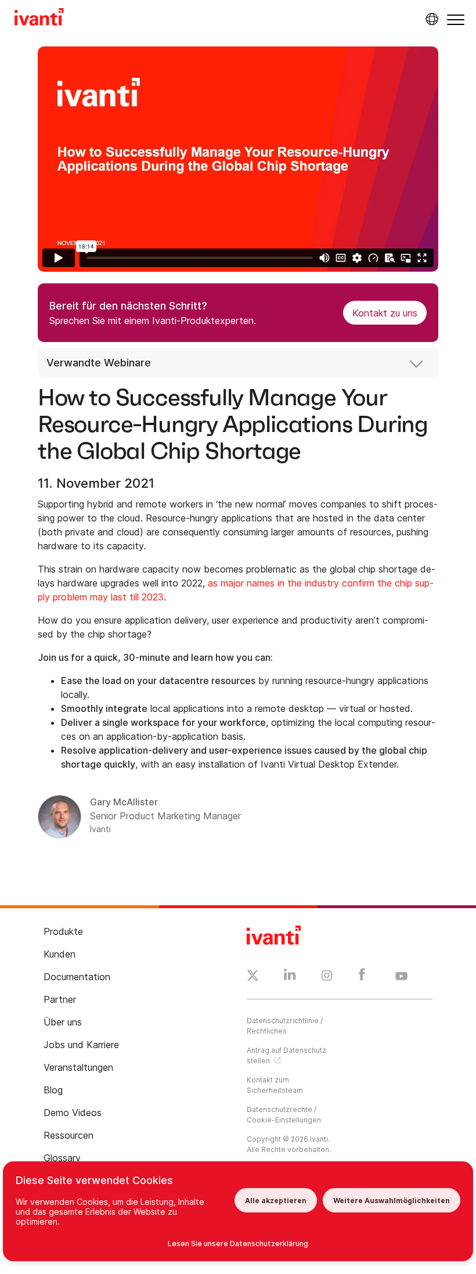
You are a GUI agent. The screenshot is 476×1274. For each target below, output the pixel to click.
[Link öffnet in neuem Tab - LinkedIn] (290, 977)
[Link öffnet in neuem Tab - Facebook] (362, 977)
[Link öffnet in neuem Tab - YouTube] (401, 977)
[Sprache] (430, 19)
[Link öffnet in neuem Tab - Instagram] (327, 977)
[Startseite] (39, 18)
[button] (455, 19)
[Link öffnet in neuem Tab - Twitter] (253, 977)
